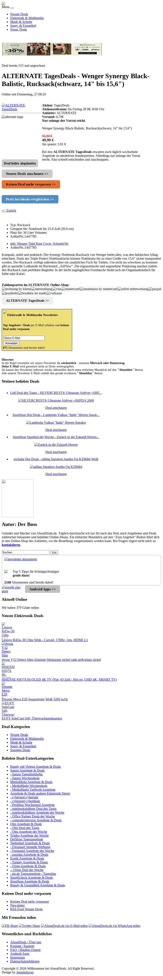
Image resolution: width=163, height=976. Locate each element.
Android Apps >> (42, 589)
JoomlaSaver (25, 972)
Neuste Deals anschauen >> (27, 174)
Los (54, 552)
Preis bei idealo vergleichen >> (30, 199)
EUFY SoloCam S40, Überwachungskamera (32, 718)
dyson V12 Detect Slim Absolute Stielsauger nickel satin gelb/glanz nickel (51, 660)
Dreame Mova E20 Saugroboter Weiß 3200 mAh (35, 699)
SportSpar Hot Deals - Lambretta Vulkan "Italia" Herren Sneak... (56, 415)
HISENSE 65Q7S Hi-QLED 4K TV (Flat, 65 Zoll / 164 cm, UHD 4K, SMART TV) (59, 679)
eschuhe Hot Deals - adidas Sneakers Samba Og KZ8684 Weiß (56, 459)
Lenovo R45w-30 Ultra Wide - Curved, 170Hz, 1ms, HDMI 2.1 (45, 640)
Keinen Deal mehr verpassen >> (31, 184)
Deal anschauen (56, 407)
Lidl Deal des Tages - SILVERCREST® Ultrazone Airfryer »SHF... (56, 393)
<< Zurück (9, 210)
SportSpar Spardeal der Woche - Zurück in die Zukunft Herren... (56, 437)
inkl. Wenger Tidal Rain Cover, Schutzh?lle (39, 243)
